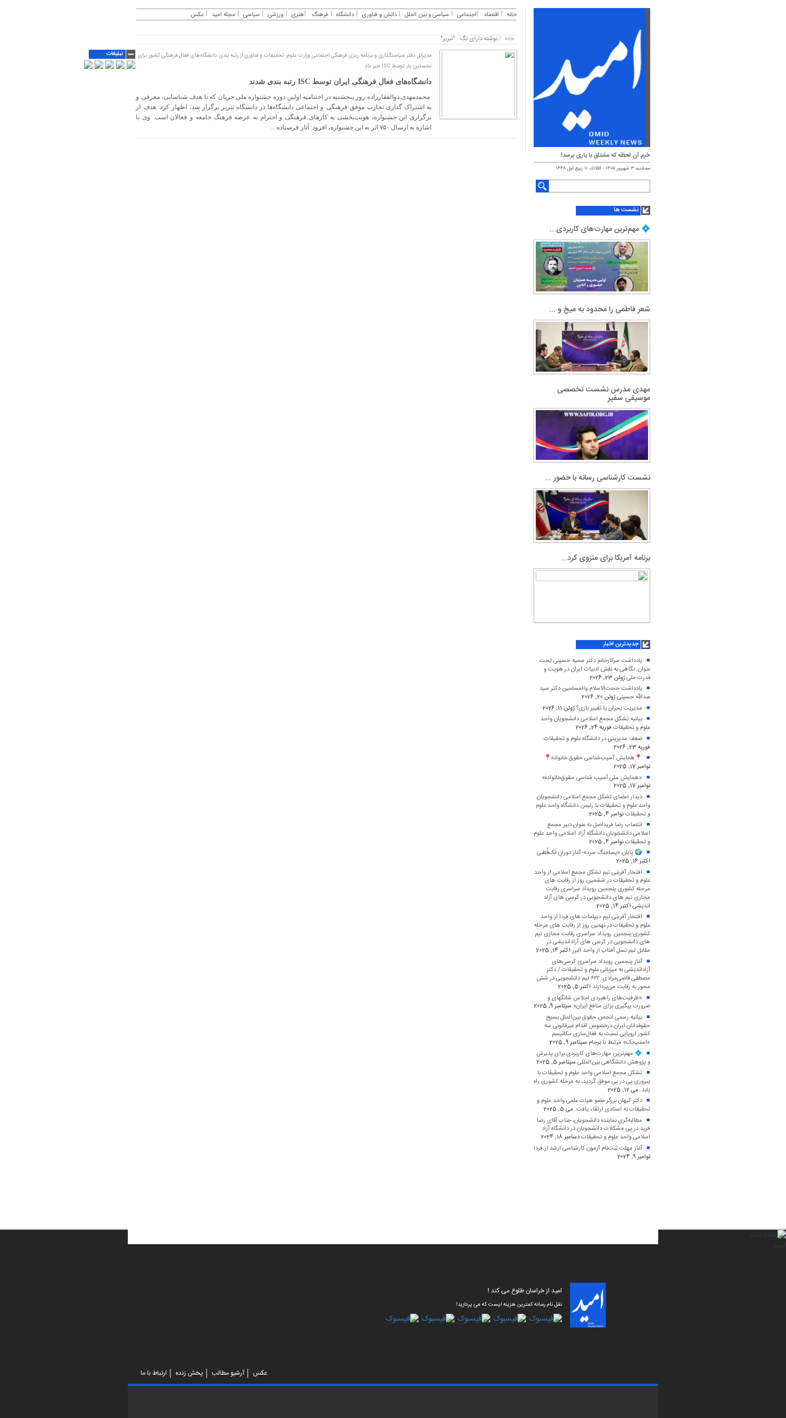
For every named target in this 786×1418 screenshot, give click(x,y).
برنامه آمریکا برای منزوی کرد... (605, 558)
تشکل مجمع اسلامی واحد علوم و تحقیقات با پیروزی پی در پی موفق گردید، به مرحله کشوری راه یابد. (592, 1081)
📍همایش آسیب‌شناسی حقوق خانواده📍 (593, 758)
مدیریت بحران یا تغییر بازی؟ (609, 708)
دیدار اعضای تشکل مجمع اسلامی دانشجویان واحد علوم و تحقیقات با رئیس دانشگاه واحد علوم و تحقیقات (593, 805)
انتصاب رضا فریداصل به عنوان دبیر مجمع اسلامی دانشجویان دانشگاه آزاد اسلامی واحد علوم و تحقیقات (592, 833)
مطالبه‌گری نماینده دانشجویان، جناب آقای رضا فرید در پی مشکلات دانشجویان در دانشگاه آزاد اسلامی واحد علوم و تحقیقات (593, 1129)
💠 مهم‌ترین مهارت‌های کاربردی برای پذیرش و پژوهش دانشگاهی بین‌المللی (593, 1058)
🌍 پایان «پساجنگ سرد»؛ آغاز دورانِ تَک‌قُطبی (589, 853)
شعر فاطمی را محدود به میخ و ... (599, 309)
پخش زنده (189, 1373)
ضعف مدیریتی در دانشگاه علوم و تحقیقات (593, 739)
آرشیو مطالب (228, 1373)
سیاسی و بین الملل (427, 15)
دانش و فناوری (379, 15)
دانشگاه (345, 15)
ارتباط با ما (154, 1373)
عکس (197, 15)
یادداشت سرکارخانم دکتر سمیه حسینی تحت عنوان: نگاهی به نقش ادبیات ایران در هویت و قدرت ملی (595, 669)
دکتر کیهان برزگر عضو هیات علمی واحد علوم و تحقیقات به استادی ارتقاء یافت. (593, 1105)
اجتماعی (466, 15)
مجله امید (223, 15)
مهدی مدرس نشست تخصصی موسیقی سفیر (603, 393)
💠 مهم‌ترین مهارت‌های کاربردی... (600, 229)
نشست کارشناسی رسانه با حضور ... (597, 478)
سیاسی (251, 15)
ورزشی (275, 15)
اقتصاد (491, 15)
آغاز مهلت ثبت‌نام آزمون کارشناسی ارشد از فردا (588, 1148)
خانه (512, 15)
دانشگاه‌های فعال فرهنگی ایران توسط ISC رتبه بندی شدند (340, 82)
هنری (297, 15)
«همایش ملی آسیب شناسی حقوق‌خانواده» (592, 778)
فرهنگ (320, 15)
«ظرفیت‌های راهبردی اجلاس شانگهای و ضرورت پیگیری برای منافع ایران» (599, 1002)
